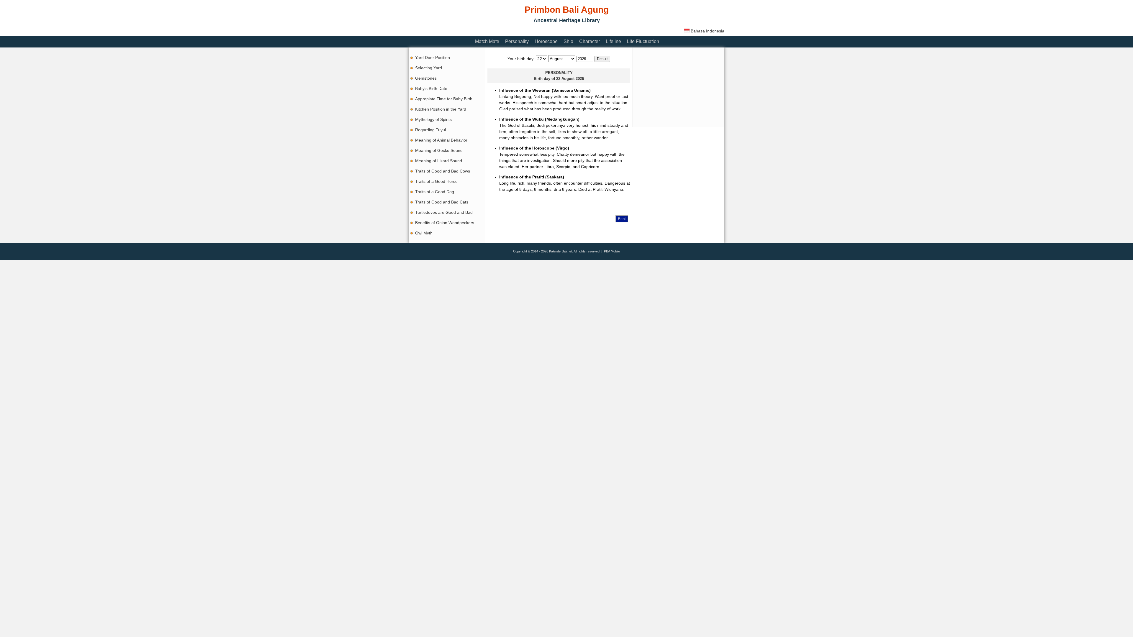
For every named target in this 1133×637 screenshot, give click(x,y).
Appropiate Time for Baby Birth (443, 98)
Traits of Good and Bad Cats (441, 202)
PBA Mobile (612, 251)
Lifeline (613, 41)
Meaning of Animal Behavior (441, 140)
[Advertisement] (516, 30)
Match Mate (487, 41)
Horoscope (546, 41)
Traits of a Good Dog (434, 191)
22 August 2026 (570, 78)
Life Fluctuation (643, 41)
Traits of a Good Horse (436, 181)
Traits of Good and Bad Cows (442, 171)
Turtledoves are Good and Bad (444, 212)
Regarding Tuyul (430, 129)
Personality (517, 41)
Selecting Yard (428, 67)
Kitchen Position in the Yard (440, 109)
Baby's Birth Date (431, 88)
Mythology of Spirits (433, 119)
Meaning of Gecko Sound (439, 150)
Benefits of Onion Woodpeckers (444, 222)
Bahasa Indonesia (707, 31)
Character (589, 41)
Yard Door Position (432, 57)
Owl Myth (424, 233)
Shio (568, 41)
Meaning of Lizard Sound (438, 160)
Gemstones (426, 78)
